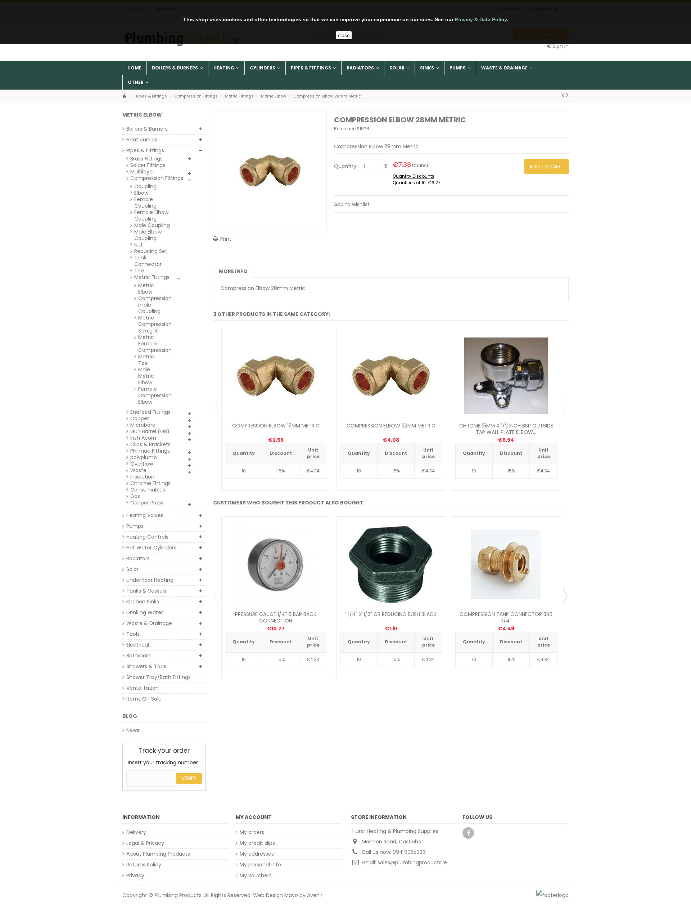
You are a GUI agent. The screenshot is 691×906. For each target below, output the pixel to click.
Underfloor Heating (149, 580)
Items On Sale (144, 699)
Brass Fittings (146, 158)
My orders (252, 832)
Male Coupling (152, 225)
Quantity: (345, 166)
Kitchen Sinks (142, 601)
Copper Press (146, 502)
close (344, 35)
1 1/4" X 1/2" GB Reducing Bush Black (391, 614)
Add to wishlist (352, 204)
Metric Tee (146, 359)
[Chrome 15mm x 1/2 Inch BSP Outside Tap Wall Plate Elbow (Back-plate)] (506, 376)
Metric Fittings (152, 277)
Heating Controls (147, 537)
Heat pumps (141, 139)
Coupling (145, 186)
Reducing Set (150, 251)
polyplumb (143, 457)
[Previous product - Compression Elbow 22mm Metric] (563, 95)
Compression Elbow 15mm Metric (276, 425)
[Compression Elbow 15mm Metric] (275, 376)
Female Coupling (145, 202)
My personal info (260, 864)
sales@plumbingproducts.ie (412, 862)
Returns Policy (143, 864)
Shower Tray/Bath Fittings (158, 677)
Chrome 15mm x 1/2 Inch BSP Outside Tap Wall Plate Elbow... (506, 429)
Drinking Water (144, 612)
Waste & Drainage (149, 623)
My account (254, 817)
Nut (138, 244)
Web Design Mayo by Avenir (287, 895)
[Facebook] (468, 833)
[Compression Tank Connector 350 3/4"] (506, 564)
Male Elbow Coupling (148, 234)
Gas (135, 496)
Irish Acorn (143, 438)
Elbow (141, 193)
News (132, 730)
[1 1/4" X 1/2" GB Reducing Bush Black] (391, 564)
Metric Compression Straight (150, 324)
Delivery (136, 832)
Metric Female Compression (150, 343)
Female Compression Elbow (150, 395)
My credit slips (257, 843)
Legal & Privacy (145, 843)
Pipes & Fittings (145, 150)
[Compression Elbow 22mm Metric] (391, 376)
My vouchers (256, 875)
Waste (138, 470)
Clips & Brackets (150, 444)
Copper (139, 418)
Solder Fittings (147, 165)
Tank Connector (148, 260)
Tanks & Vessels (146, 591)
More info (233, 271)
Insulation (142, 477)
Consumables (147, 489)
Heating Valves (144, 515)
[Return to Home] (124, 96)
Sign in (560, 46)
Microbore (142, 425)
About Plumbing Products (158, 854)
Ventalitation (142, 688)
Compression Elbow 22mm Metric (391, 425)
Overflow (141, 464)
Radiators (138, 558)
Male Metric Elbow (146, 376)
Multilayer (142, 171)
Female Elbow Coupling (151, 215)
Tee (139, 270)
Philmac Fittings (150, 451)
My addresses (257, 854)
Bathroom (139, 655)
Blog (129, 716)
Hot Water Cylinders (151, 547)
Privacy (135, 875)
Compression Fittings (156, 178)
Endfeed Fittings (150, 412)
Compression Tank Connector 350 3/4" (506, 617)
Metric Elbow (146, 288)
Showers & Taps (146, 666)
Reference (345, 129)
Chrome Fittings (150, 483)
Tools (133, 634)
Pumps (135, 526)
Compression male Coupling (150, 304)
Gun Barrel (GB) (150, 431)
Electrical (137, 645)
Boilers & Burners (147, 129)
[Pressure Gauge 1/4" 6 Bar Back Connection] (275, 564)
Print (225, 239)
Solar (132, 569)
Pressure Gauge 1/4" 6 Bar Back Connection (275, 617)
